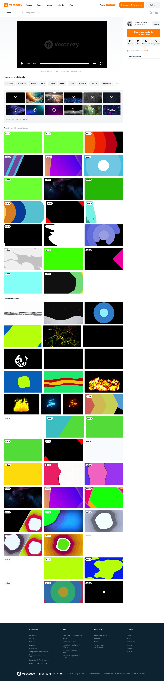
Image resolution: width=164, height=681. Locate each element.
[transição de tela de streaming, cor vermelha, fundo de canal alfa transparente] (65, 212)
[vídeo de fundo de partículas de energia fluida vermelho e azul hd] (63, 189)
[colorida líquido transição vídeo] (63, 283)
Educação (33, 648)
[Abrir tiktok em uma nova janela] (54, 674)
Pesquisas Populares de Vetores (71, 646)
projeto (52, 83)
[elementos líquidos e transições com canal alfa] (104, 212)
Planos (102, 5)
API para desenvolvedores (39, 652)
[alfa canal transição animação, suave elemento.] (23, 592)
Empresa (32, 645)
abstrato (82, 83)
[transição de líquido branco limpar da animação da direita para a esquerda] (63, 235)
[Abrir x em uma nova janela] (57, 674)
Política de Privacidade (122, 674)
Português (131, 642)
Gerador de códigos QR (38, 663)
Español (130, 638)
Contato (97, 638)
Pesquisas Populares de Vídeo (71, 656)
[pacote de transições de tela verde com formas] (63, 259)
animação (9, 83)
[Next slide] (119, 83)
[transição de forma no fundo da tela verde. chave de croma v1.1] (23, 189)
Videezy (32, 642)
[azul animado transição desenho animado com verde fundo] (22, 336)
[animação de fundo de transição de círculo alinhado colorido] (24, 212)
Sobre (96, 642)
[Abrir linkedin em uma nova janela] (47, 674)
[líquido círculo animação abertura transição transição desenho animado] (23, 381)
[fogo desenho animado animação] (21, 404)
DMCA (65, 638)
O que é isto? (145, 51)
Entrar (152, 5)
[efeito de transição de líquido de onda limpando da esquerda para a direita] (23, 235)
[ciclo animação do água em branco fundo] (23, 313)
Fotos (39, 5)
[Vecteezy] (13, 5)
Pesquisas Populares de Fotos (71, 651)
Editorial (60, 5)
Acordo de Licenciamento (72, 635)
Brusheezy (33, 635)
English (130, 635)
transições (22, 83)
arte (43, 83)
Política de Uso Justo (138, 674)
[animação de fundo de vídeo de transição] (104, 404)
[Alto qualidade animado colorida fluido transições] (63, 474)
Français (130, 648)
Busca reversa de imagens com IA (39, 656)
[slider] (64, 63)
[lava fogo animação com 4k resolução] (104, 381)
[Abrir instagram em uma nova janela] (43, 674)
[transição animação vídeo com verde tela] (65, 426)
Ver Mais (111, 110)
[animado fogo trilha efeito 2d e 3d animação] (51, 404)
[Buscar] (150, 12)
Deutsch (130, 645)
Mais (71, 5)
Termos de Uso (108, 674)
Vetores (29, 5)
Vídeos (49, 5)
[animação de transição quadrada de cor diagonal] (23, 165)
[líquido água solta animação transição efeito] (104, 450)
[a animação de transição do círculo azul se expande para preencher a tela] (103, 165)
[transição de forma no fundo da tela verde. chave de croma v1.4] (23, 142)
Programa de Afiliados (71, 642)
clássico (94, 83)
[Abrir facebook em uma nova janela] (39, 674)
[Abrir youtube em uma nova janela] (61, 674)
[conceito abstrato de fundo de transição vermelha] (104, 142)
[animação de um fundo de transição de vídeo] (24, 426)
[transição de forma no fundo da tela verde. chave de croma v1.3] (63, 142)
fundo (33, 83)
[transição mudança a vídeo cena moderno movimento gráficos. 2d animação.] (104, 313)
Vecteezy (32, 638)
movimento (106, 83)
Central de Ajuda (100, 635)
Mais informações (135, 56)
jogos (62, 83)
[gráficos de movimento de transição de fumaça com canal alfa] (23, 259)
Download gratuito (143, 33)
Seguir (156, 25)
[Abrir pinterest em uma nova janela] (50, 674)
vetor (72, 83)
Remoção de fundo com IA (39, 660)
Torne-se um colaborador (99, 646)
